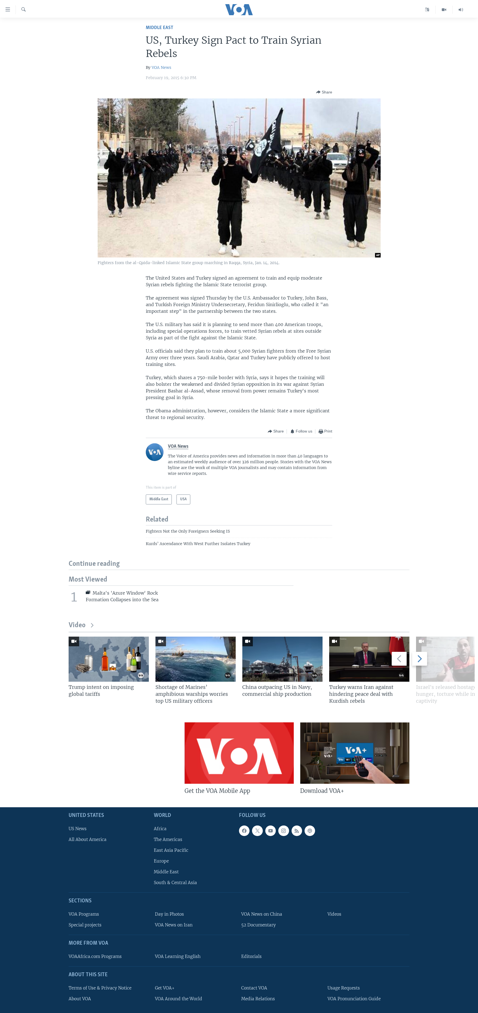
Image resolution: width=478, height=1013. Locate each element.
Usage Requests (344, 988)
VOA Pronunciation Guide (354, 998)
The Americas (168, 839)
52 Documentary (258, 925)
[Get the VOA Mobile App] (239, 753)
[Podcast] (310, 830)
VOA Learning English (178, 956)
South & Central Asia (175, 882)
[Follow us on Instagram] (283, 830)
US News (78, 828)
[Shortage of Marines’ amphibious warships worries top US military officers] (195, 659)
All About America (87, 839)
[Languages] (427, 10)
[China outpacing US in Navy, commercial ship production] (282, 659)
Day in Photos (169, 914)
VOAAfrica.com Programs (95, 956)
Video (77, 625)
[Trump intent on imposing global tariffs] (109, 659)
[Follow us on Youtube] (270, 830)
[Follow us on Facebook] (244, 830)
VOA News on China (261, 914)
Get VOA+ (165, 988)
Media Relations (258, 998)
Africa (160, 828)
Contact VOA (254, 988)
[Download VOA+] (354, 753)
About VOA (80, 998)
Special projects (85, 925)
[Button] (324, 92)
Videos (334, 914)
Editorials (251, 956)
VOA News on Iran (174, 925)
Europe (161, 861)
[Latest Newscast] (461, 10)
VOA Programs (84, 914)
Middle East (159, 27)
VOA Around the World (178, 998)
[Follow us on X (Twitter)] (257, 830)
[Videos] (444, 10)
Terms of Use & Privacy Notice (100, 988)
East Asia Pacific (171, 850)
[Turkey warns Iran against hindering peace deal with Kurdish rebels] (369, 659)
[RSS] (297, 830)
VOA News (161, 67)
